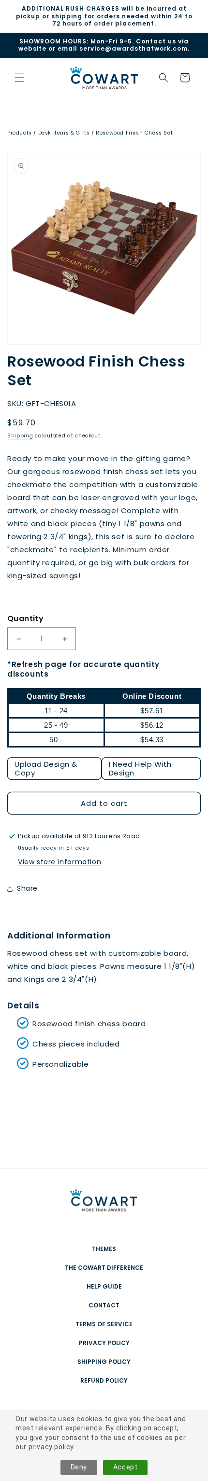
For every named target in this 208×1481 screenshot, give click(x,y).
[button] (163, 77)
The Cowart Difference (104, 1268)
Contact (104, 1305)
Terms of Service (104, 1324)
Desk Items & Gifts (64, 132)
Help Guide (104, 1286)
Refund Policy (104, 1380)
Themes (104, 1249)
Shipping (20, 435)
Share (27, 888)
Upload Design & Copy (46, 768)
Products (19, 132)
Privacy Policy (104, 1343)
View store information (59, 862)
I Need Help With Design (140, 768)
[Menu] (19, 77)
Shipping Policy (104, 1362)
